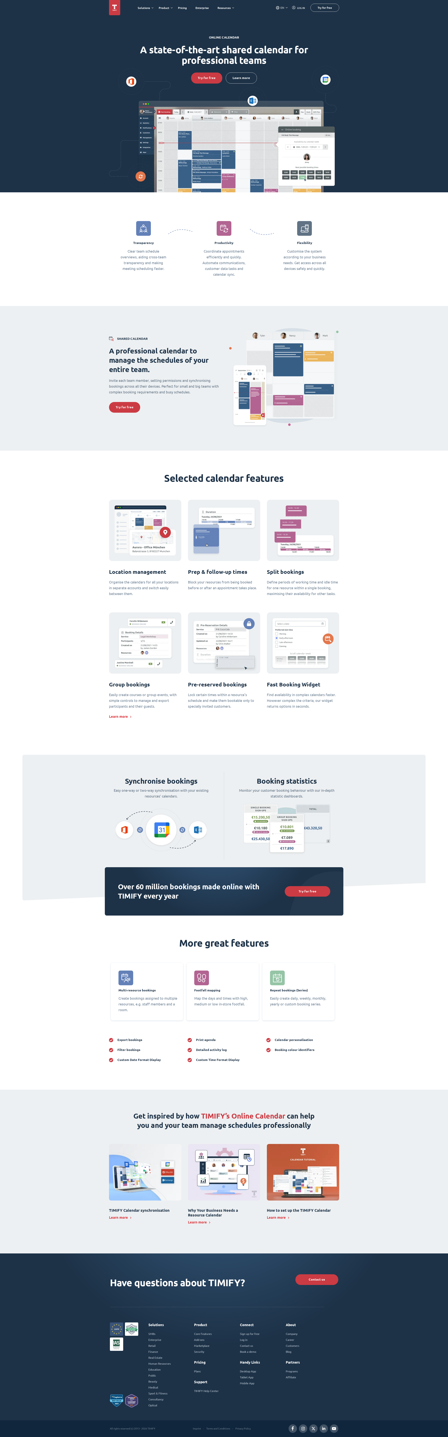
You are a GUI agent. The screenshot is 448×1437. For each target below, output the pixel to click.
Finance (153, 1351)
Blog (288, 1351)
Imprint (197, 1428)
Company (292, 1333)
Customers (292, 1345)
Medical (153, 1387)
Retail (152, 1345)
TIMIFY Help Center (206, 1391)
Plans (197, 1371)
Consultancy (155, 1399)
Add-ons (199, 1339)
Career (290, 1339)
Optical (152, 1405)
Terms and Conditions (218, 1428)
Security (199, 1351)
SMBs (151, 1333)
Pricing (182, 7)
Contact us (317, 1279)
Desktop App (248, 1371)
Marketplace (201, 1345)
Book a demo (248, 1351)
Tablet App (246, 1377)
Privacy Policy (243, 1428)
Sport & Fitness (157, 1393)
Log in (243, 1339)
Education (154, 1369)
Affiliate (291, 1377)
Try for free (325, 7)
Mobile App (247, 1383)
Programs (292, 1371)
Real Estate (155, 1357)
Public (152, 1375)
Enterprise (202, 7)
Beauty (152, 1381)
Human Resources (159, 1363)
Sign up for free (250, 1333)
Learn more (241, 78)
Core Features (203, 1333)
